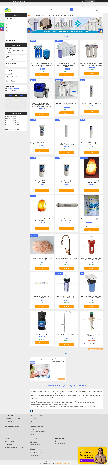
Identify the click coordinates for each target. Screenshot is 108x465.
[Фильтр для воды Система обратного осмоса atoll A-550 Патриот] (66, 50)
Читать (61, 379)
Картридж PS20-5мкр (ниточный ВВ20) (91, 143)
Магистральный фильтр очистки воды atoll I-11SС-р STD (66, 297)
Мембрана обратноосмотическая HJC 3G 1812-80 (67, 219)
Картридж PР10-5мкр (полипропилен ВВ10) (42, 181)
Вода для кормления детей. (48, 359)
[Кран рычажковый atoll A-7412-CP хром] (66, 321)
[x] (32, 411)
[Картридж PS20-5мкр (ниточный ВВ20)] (91, 129)
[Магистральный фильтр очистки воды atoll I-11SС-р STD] (66, 283)
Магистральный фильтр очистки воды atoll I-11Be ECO (91, 297)
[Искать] (71, 9)
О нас (49, 15)
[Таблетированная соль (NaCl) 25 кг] (91, 205)
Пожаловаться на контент (62, 463)
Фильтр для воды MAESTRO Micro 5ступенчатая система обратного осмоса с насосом (41, 105)
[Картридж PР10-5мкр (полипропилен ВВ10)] (42, 167)
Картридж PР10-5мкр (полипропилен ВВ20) (66, 143)
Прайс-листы (33, 418)
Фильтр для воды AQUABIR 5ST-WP (66, 104)
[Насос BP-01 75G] (42, 321)
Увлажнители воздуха (11, 423)
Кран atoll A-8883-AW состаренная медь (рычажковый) (66, 259)
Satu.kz (61, 461)
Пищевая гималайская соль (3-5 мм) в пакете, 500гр (41, 259)
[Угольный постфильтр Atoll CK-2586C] (42, 283)
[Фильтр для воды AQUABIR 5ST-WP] (66, 89)
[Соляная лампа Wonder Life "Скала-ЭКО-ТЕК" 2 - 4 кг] (42, 205)
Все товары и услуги (95, 349)
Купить (42, 75)
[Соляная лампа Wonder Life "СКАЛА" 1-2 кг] (91, 167)
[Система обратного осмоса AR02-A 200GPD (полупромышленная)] (91, 50)
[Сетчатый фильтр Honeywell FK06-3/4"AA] (91, 321)
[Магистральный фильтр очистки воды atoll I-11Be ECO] (91, 283)
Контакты (56, 15)
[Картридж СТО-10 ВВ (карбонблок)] (42, 129)
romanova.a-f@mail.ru (14, 88)
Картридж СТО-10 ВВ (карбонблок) (41, 143)
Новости (32, 421)
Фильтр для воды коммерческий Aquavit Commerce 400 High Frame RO (42, 65)
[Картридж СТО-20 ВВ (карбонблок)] (91, 89)
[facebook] (30, 411)
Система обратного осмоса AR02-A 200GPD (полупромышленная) (91, 64)
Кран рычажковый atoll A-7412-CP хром (67, 335)
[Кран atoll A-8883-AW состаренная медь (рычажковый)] (66, 244)
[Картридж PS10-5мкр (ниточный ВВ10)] (66, 167)
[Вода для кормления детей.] (40, 371)
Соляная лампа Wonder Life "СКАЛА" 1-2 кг (91, 181)
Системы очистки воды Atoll (12, 418)
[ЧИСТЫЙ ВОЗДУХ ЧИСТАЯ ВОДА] (8, 9)
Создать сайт (16, 1)
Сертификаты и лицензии (13, 31)
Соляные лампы (9, 421)
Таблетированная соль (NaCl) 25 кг (91, 219)
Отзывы (8, 34)
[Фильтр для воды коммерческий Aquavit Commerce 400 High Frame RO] (42, 50)
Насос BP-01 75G (42, 334)
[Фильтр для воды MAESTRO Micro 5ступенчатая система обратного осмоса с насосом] (42, 89)
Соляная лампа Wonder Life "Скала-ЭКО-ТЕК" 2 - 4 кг (42, 219)
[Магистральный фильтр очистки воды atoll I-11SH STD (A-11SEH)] (91, 244)
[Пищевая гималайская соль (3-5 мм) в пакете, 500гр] (42, 244)
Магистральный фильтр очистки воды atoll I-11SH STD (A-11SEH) (91, 259)
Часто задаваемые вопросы (13, 37)
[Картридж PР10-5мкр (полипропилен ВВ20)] (66, 129)
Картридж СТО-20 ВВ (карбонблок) (91, 103)
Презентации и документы (13, 24)
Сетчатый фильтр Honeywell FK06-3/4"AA (91, 335)
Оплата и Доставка (10, 429)
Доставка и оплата (67, 15)
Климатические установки (12, 426)
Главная (30, 15)
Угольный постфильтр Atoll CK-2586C (41, 297)
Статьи (66, 353)
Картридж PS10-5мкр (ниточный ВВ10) (66, 181)
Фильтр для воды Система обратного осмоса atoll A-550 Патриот (66, 65)
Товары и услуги (40, 15)
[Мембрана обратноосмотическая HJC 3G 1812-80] (66, 205)
